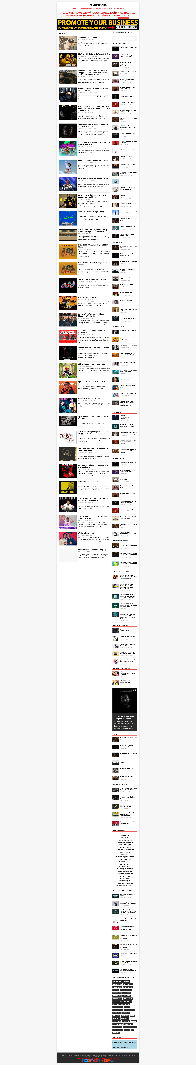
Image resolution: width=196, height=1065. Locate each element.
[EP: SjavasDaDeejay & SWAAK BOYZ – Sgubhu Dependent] (115, 113)
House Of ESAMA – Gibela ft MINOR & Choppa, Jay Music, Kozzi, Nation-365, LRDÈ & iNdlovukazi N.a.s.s (92, 73)
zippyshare (116, 1032)
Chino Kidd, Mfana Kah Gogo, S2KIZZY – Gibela (93, 246)
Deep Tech (126, 1007)
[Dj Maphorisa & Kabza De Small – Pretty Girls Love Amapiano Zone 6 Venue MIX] (115, 356)
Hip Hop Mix (116, 1018)
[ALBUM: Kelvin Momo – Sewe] (115, 183)
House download (124, 878)
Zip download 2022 (125, 854)
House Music (126, 1021)
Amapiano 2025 (117, 995)
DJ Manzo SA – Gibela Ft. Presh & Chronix (94, 382)
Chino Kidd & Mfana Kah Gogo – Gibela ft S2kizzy (94, 264)
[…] (90, 45)
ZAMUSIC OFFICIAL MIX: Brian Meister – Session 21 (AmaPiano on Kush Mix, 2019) (128, 605)
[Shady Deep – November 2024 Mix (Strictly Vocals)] (115, 808)
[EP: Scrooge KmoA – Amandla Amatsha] (115, 272)
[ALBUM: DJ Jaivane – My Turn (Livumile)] (115, 229)
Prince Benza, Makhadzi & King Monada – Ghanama (128, 370)
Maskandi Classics (118, 1024)
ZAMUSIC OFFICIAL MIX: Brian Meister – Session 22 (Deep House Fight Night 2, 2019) (127, 596)
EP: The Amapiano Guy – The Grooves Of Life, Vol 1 (127, 55)
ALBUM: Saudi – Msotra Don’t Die (128, 204)
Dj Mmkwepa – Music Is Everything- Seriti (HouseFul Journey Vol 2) (127, 673)
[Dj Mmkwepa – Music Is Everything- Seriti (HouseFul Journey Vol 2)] (115, 674)
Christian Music (128, 998)
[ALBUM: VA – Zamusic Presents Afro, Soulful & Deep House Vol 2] (115, 556)
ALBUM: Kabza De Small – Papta (128, 47)
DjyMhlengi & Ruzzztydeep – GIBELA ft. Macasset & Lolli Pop (93, 125)
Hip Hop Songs (117, 1021)
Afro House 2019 (117, 984)
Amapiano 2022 (117, 993)
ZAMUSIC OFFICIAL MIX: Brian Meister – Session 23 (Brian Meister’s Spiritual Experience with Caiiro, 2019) (128, 586)
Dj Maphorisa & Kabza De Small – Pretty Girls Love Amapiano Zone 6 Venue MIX (128, 355)
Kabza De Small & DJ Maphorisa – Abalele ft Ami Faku (128, 346)
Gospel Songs (125, 1013)
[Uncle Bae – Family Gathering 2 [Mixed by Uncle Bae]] (115, 964)
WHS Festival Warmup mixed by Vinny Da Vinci (128, 895)
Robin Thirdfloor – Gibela (88, 482)
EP (121, 1010)
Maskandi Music (117, 1027)
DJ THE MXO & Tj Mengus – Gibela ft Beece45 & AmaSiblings (92, 196)
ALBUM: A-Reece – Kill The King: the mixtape (128, 173)
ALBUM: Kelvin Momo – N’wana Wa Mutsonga (128, 72)
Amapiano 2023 (126, 993)
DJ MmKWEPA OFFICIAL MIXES (121, 668)
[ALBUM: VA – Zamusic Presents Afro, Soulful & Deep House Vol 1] (115, 565)
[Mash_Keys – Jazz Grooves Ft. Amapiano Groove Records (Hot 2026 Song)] (115, 65)
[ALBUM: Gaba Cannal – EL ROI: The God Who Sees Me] (115, 98)
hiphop (132, 1015)
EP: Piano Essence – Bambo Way (128, 261)
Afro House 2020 (128, 984)
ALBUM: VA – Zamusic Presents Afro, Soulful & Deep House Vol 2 (128, 554)
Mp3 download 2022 (125, 852)
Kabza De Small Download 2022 (124, 839)
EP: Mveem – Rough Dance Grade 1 (127, 277)
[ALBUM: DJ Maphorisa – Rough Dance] (115, 136)
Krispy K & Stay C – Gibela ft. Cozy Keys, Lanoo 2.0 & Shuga (93, 89)
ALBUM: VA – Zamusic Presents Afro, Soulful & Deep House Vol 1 (128, 563)
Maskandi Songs (128, 1027)
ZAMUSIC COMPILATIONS (120, 540)
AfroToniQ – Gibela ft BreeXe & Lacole (93, 178)
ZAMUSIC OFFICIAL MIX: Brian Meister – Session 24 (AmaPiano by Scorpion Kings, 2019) (128, 577)
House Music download (125, 880)
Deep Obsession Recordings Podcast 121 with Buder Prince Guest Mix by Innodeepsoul (128, 911)
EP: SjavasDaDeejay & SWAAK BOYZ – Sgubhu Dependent (128, 111)
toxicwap (126, 1030)
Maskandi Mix (128, 1024)
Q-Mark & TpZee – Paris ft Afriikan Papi (127, 338)
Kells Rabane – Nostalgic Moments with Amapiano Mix (128, 969)
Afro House (126, 981)
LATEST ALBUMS (117, 242)
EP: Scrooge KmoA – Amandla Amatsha (128, 270)
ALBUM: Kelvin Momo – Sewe (127, 180)
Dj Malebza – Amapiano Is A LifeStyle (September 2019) (127, 652)
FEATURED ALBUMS (118, 459)
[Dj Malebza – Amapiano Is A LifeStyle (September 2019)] (115, 655)
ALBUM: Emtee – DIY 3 (126, 157)
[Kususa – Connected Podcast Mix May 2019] (115, 922)
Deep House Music (117, 1007)
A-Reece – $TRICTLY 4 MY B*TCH (128, 393)
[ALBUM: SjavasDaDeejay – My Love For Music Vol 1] (115, 191)
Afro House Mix (117, 987)
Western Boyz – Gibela (86, 533)
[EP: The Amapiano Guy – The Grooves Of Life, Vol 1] (115, 58)
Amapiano (128, 990)
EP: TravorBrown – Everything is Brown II (128, 246)
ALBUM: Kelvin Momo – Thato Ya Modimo (128, 118)
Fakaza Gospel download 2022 (125, 875)
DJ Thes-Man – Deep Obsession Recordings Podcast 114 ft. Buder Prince (128, 937)
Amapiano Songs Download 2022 (125, 842)
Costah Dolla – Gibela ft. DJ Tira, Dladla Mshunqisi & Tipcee (93, 517)
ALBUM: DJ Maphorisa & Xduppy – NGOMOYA (128, 142)
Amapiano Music (117, 998)
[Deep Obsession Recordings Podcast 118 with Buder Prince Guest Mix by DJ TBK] (115, 929)
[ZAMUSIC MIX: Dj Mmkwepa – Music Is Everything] (115, 683)
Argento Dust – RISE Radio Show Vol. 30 (128, 954)
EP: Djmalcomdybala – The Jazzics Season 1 (127, 254)
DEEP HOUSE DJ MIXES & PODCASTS (122, 890)
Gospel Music (116, 1013)
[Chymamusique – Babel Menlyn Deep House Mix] (115, 825)
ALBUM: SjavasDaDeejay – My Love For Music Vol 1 (128, 188)
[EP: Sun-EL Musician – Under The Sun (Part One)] (115, 90)
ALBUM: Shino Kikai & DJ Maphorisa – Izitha (126, 196)
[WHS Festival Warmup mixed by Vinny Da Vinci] (115, 897)
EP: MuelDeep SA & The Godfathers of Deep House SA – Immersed (128, 318)
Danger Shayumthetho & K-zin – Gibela (93, 347)
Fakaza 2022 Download (125, 866)
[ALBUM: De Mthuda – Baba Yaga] (115, 214)
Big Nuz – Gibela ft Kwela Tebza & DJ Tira (94, 54)
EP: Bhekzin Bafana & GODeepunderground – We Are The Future (128, 309)
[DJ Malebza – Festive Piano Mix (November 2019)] (115, 632)
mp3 (135, 1027)
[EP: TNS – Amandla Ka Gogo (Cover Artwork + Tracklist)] (115, 428)
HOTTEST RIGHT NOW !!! (119, 43)
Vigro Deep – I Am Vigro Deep (128, 330)
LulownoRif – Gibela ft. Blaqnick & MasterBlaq (91, 332)
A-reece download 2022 (125, 846)
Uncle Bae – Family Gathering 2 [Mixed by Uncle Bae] (128, 962)
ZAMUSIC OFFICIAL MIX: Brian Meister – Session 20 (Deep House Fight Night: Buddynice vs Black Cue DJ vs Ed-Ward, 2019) (128, 615)
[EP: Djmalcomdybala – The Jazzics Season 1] (115, 257)
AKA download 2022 (125, 851)
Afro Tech (115, 990)
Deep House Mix (125, 1004)
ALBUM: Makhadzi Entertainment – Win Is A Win (128, 126)
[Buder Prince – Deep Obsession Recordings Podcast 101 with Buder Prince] (115, 947)
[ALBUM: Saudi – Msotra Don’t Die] (115, 206)
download (116, 1010)
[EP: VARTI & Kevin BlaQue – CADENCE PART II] (115, 295)
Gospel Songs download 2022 (125, 873)
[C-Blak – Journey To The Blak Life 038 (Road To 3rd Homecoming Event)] (115, 816)
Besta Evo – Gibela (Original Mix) (91, 212)
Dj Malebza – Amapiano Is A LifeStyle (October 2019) (127, 637)
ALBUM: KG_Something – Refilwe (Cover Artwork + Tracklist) (128, 433)
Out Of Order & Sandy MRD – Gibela (92, 279)
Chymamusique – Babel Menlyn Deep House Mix (128, 822)
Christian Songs (117, 1001)
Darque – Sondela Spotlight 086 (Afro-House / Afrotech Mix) (128, 789)
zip (132, 1030)
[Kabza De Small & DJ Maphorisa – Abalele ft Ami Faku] (115, 348)
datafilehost (127, 1001)
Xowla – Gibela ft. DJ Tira (88, 297)
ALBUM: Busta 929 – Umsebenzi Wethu (128, 219)
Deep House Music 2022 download (125, 885)
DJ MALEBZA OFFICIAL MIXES (120, 625)
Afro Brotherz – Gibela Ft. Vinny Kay (92, 550)
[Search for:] (125, 38)
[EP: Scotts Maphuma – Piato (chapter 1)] (115, 82)
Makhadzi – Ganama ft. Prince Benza (128, 363)
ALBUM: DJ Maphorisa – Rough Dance (128, 134)
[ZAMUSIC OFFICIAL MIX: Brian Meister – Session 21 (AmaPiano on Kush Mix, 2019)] (115, 607)
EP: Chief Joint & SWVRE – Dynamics (127, 285)
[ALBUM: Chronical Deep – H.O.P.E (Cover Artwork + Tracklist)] (115, 419)
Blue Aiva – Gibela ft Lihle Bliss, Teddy (93, 160)
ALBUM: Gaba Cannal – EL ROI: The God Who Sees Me (128, 95)
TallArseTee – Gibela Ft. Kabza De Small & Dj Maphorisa (93, 466)
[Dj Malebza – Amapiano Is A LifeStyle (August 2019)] (115, 663)
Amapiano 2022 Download (125, 840)
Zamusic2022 (124, 837)
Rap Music (119, 1030)
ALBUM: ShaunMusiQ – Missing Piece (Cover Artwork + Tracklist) (128, 442)
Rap (114, 1030)
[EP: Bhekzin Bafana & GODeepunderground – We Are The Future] (115, 311)
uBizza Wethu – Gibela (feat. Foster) (92, 364)
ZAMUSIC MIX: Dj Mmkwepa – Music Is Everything (128, 681)
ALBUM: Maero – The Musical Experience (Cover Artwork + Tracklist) (128, 451)
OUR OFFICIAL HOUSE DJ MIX (120, 572)
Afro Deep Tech (117, 981)
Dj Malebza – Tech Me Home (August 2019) (127, 645)
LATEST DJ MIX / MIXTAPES (120, 784)
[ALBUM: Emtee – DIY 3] (115, 160)
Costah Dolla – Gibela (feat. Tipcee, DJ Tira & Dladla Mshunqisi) (93, 499)
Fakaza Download (125, 864)
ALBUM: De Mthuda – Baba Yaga (128, 211)
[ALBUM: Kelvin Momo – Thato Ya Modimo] (115, 121)
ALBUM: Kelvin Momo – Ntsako (128, 149)
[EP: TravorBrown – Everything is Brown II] (115, 249)
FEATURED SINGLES (118, 326)
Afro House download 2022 (125, 871)
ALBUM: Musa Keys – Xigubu (127, 102)
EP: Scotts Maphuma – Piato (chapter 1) (127, 80)
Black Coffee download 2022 (125, 863)
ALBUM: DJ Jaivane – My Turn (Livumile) (127, 227)
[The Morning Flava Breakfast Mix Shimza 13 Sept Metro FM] (115, 905)
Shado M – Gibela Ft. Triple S (89, 399)
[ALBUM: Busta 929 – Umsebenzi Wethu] (115, 222)
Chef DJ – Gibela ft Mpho (87, 37)
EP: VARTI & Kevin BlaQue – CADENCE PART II (127, 293)
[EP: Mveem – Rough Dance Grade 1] (115, 280)
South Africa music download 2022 (124, 856)
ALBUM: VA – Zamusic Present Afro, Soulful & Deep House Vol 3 (128, 545)
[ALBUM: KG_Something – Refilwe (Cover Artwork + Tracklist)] (115, 435)
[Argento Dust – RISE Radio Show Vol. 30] (115, 956)
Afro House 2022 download (125, 882)
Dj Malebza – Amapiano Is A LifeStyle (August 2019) (127, 660)
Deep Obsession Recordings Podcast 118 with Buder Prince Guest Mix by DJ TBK (128, 928)
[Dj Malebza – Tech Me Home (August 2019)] (115, 647)
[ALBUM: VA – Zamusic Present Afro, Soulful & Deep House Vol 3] (115, 547)
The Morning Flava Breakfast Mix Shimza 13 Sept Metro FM (128, 902)
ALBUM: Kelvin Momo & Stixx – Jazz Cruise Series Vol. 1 (128, 165)
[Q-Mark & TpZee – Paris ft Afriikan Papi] (115, 341)
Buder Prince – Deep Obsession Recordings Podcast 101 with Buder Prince (128, 946)
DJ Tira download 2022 (125, 861)
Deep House (116, 1004)
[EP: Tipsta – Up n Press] (115, 303)
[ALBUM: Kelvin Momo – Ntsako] (115, 152)
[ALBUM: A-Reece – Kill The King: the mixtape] (115, 175)
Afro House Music (128, 987)
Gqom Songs (125, 1015)
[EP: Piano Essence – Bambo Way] (115, 264)
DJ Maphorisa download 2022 (125, 868)
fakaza (126, 1010)
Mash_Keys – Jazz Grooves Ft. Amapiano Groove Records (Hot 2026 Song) (128, 64)
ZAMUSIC (89, 39)
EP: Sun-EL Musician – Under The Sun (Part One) (127, 87)
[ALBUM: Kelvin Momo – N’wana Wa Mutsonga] (115, 74)
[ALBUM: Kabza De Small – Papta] (115, 50)
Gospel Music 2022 (125, 877)
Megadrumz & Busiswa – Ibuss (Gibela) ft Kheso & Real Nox (94, 143)
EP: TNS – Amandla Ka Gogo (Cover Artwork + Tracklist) (127, 425)
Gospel (132, 1010)
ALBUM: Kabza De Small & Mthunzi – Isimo (127, 234)
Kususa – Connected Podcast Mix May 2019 (128, 919)
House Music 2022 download (125, 883)
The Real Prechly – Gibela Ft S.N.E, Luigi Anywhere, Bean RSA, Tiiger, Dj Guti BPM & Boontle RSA (94, 108)
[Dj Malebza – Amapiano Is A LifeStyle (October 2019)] (115, 639)
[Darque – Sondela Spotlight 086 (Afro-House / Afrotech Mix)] (115, 791)
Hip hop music (124, 1018)
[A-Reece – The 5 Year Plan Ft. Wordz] (115, 388)
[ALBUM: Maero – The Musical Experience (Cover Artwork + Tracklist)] (115, 452)
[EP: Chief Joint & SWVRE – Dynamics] (115, 287)
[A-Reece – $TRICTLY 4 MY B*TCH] (115, 396)
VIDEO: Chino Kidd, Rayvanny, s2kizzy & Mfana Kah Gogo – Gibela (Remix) (93, 231)
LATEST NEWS (116, 412)
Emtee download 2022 (125, 859)
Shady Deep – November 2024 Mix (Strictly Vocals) (128, 805)
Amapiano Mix (126, 995)
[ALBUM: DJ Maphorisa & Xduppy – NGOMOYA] (115, 144)
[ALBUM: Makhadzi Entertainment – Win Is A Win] (115, 129)
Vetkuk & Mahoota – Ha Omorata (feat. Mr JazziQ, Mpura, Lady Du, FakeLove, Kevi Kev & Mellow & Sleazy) (128, 403)
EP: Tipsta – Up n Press (126, 300)
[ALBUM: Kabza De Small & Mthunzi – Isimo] (115, 237)
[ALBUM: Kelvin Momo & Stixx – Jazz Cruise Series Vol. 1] (115, 167)
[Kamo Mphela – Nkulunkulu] (115, 381)
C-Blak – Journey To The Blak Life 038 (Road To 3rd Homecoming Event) (128, 814)
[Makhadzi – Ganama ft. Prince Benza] (115, 365)
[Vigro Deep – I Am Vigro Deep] (115, 333)
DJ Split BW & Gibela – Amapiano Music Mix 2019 (93, 418)
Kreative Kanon (110, 1056)
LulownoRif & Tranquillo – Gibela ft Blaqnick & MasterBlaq (92, 315)
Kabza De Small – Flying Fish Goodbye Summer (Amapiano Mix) (128, 797)
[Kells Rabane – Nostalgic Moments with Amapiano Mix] (115, 972)
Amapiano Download (125, 844)
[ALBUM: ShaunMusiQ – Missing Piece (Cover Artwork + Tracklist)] (115, 443)
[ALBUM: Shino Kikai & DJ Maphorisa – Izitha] (115, 198)
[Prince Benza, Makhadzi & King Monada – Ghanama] (115, 373)
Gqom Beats (116, 1015)
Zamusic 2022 (125, 835)
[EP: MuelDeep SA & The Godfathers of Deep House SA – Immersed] (115, 320)
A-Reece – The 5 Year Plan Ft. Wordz (128, 386)
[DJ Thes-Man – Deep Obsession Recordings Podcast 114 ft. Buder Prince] (115, 938)
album (122, 990)
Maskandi (133, 1021)
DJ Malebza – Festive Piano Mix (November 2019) (128, 629)
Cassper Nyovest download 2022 (125, 849)
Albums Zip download (125, 887)
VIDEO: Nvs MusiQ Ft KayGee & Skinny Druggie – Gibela (92, 433)
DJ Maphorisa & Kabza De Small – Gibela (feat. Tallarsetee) (93, 449)
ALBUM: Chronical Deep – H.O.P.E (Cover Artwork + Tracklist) (126, 417)
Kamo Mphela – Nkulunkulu (127, 378)
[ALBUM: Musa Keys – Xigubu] (115, 105)
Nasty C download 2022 (125, 847)
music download (124, 858)
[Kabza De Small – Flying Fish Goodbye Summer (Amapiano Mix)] (115, 799)
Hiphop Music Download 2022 (125, 870)
